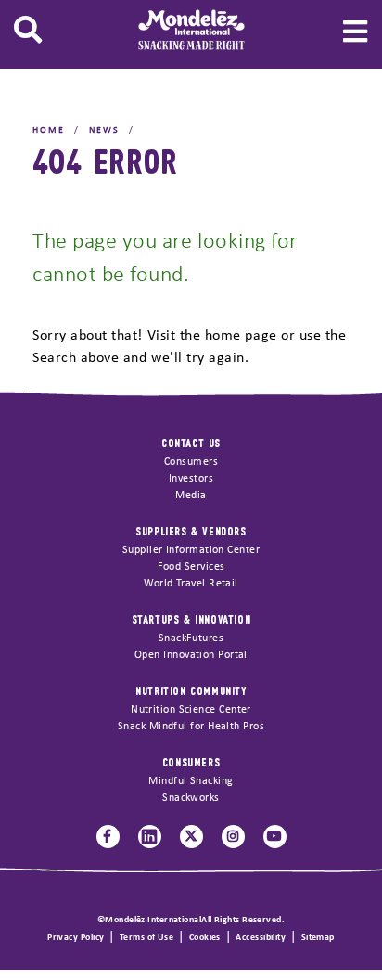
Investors (191, 478)
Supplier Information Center (191, 550)
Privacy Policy (75, 938)
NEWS (104, 130)
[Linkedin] (149, 836)
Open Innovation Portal (191, 655)
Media (190, 495)
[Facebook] (108, 836)
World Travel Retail (191, 583)
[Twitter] (191, 836)
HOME (48, 130)
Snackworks (191, 798)
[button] (28, 30)
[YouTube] (274, 836)
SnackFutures (191, 638)
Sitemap (318, 938)
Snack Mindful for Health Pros (191, 726)
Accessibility (261, 938)
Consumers (191, 462)
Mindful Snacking (190, 781)
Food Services (191, 567)
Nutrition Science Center (191, 709)
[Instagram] (233, 836)
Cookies (205, 938)
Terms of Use (146, 938)
